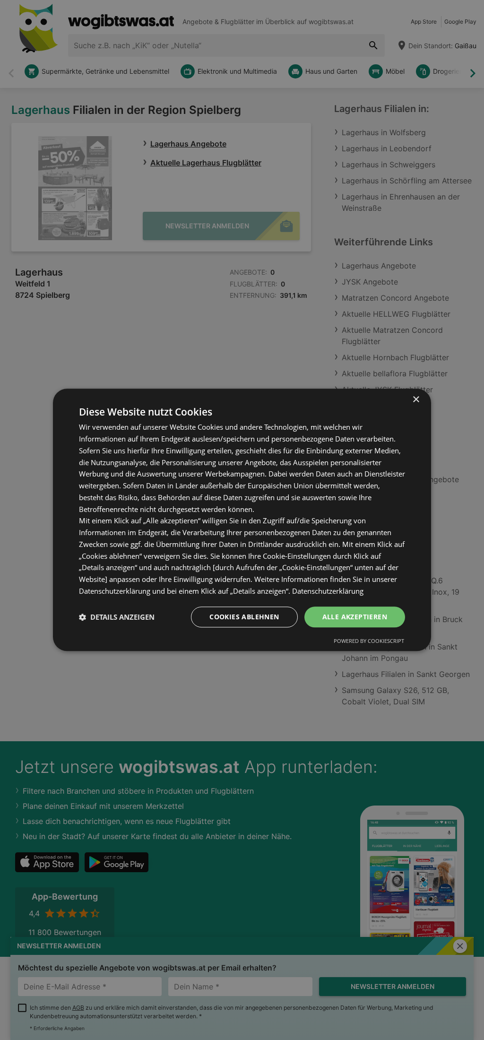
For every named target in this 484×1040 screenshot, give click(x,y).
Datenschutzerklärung (327, 591)
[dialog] (242, 520)
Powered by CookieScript (369, 641)
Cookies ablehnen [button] (244, 616)
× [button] (415, 399)
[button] (117, 617)
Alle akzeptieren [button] (354, 616)
